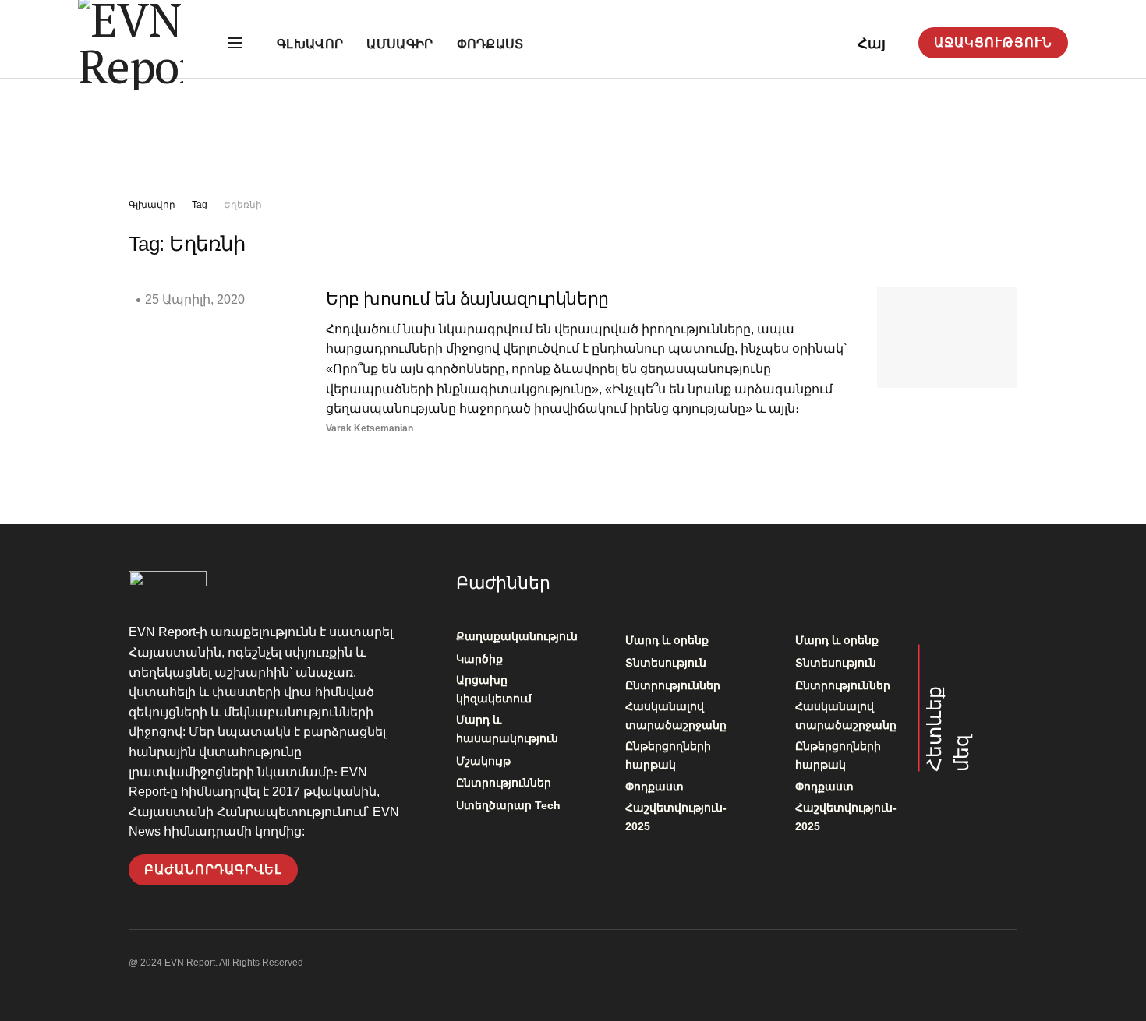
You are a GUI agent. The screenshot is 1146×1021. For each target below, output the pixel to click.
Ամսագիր (399, 44)
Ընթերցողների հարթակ (668, 755)
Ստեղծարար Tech (508, 805)
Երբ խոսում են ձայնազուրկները (467, 298)
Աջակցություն (993, 42)
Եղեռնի (243, 204)
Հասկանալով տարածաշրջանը (676, 715)
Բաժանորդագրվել (213, 869)
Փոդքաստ (490, 44)
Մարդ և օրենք (667, 640)
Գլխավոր (310, 44)
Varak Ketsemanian (369, 428)
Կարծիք (479, 659)
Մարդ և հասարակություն (507, 729)
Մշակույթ (483, 761)
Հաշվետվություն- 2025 (676, 817)
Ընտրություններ (503, 782)
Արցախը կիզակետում (494, 689)
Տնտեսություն (665, 663)
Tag (199, 204)
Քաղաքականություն (517, 636)
